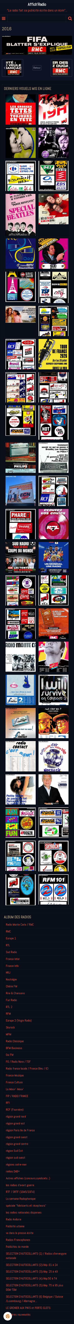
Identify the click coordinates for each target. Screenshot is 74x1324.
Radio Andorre (13, 1219)
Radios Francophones (18, 1240)
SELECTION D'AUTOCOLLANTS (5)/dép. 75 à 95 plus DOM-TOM (34, 1287)
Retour (36, 67)
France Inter (13, 959)
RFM (8, 1014)
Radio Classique (15, 1041)
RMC (8, 931)
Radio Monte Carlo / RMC (20, 924)
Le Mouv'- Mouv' (15, 1089)
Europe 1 (11, 938)
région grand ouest (17, 1137)
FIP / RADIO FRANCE (17, 1096)
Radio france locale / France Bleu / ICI (27, 1068)
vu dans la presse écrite (19, 1233)
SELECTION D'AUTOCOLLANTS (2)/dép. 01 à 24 (32, 1265)
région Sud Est (14, 1151)
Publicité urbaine (15, 1226)
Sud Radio (11, 952)
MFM (8, 1034)
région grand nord (16, 1116)
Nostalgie (11, 979)
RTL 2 (9, 1007)
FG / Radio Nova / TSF (18, 1062)
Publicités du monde (17, 1247)
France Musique (15, 1075)
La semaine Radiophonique (20, 1199)
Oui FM (9, 1055)
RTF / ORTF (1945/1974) (20, 1192)
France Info (12, 966)
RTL (8, 945)
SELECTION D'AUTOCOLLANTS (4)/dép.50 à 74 (31, 1278)
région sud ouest (15, 1158)
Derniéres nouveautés (18, 1315)
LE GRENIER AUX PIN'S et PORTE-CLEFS (28, 1308)
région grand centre (17, 1144)
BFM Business (14, 1048)
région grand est (15, 1123)
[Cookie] (7, 1316)
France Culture (14, 1082)
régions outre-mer (16, 1164)
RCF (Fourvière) (15, 1110)
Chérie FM (11, 986)
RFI (7, 1103)
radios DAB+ (13, 1171)
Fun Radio (11, 1000)
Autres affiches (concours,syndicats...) (28, 1178)
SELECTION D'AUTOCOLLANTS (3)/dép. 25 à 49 (32, 1272)
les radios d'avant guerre (20, 1185)
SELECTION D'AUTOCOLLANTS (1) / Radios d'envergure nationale (36, 1256)
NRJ (8, 972)
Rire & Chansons (15, 993)
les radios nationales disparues (24, 1212)
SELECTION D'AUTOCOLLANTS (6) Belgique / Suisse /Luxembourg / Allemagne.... (34, 1299)
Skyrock (10, 1027)
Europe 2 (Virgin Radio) (19, 1020)
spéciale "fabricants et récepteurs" (26, 1206)
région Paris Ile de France (20, 1130)
